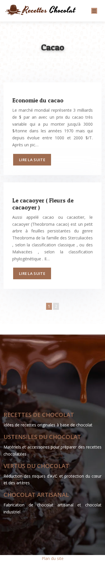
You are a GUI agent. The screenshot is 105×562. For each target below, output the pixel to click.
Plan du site (53, 558)
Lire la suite (32, 159)
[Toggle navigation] (94, 11)
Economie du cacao (37, 100)
